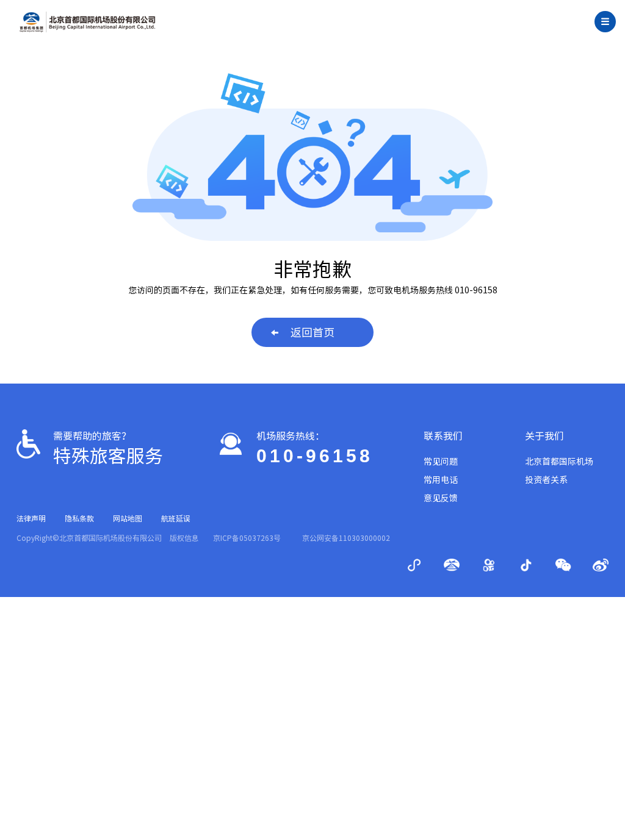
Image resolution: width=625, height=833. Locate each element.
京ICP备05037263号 (247, 538)
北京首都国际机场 (559, 461)
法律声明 (31, 518)
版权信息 (184, 538)
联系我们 (443, 436)
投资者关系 (546, 480)
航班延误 (175, 518)
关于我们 (544, 436)
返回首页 (312, 332)
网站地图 (127, 518)
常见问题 (441, 461)
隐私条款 (79, 518)
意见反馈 (441, 498)
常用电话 (441, 480)
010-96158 (314, 456)
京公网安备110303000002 (346, 538)
